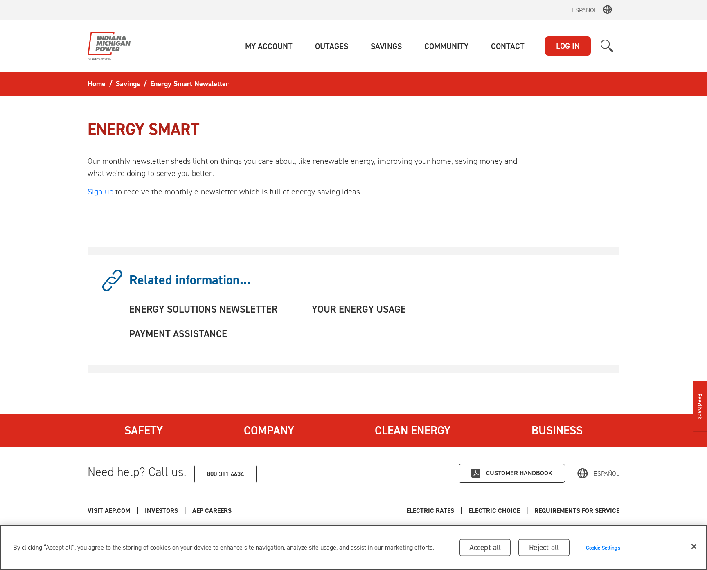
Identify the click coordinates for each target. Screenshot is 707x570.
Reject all (544, 547)
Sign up (100, 191)
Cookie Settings (603, 547)
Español (584, 10)
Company (269, 430)
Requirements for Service (576, 510)
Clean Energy (412, 430)
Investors (161, 510)
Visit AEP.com (109, 510)
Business (557, 430)
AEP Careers (212, 510)
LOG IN (568, 45)
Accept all (485, 547)
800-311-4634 (225, 473)
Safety (143, 430)
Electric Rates (430, 510)
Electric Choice (494, 510)
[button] (269, 46)
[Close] (694, 547)
